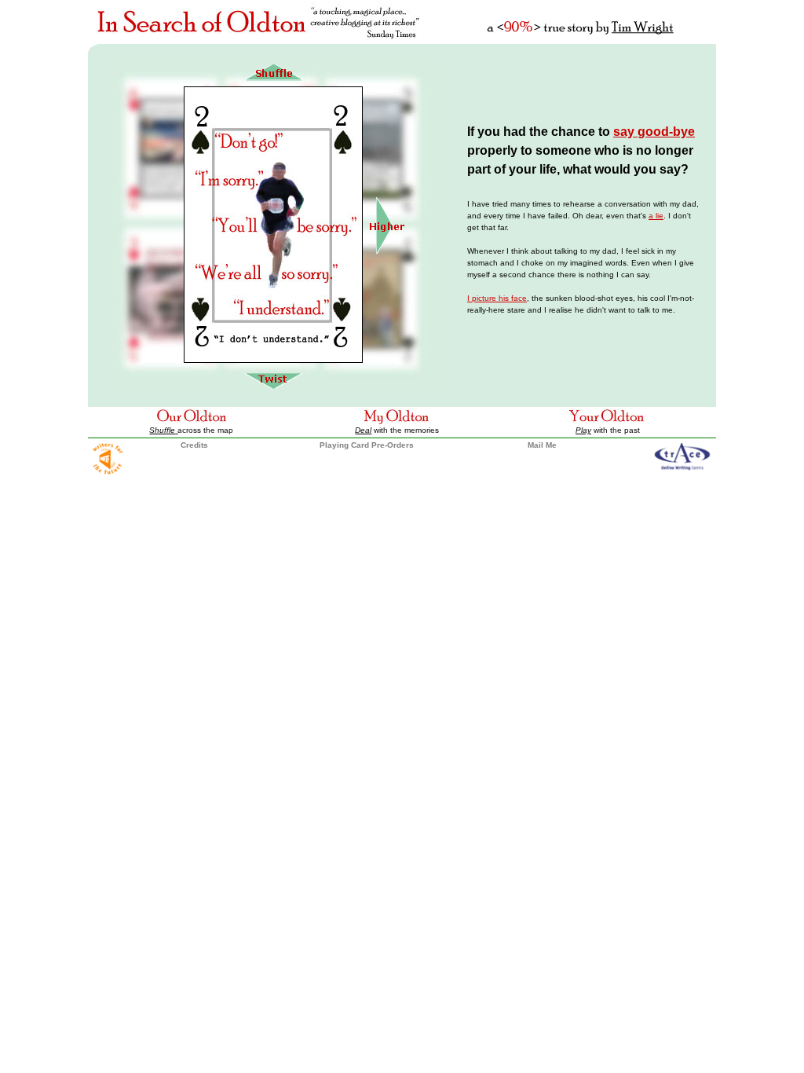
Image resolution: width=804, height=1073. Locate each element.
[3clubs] (273, 83)
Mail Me (542, 445)
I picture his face (497, 298)
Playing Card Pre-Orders (367, 445)
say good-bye (654, 131)
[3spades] (386, 252)
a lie (656, 215)
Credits (194, 445)
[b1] (273, 388)
